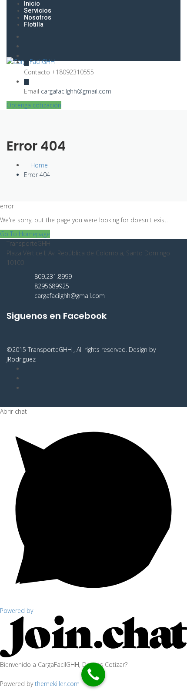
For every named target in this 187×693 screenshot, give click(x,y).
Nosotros (37, 17)
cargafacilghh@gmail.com (76, 91)
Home (38, 165)
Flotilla (33, 24)
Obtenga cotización (34, 105)
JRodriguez (21, 359)
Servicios (37, 10)
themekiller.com (57, 684)
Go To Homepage (25, 234)
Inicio (32, 3)
